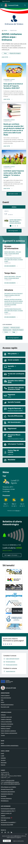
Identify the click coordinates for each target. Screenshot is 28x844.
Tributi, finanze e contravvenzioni (9, 733)
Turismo (3, 735)
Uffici (2, 700)
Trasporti (3, 815)
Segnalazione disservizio (7, 794)
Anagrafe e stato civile (6, 717)
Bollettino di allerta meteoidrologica (9, 745)
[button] (25, 5)
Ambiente (3, 715)
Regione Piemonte (6, 1)
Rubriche (3, 765)
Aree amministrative (6, 698)
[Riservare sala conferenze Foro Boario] (14, 587)
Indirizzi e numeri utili (6, 813)
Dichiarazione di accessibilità (8, 822)
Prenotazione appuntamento (8, 791)
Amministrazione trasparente (8, 808)
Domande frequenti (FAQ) (7, 789)
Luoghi (2, 756)
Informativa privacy (5, 818)
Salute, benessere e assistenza (8, 731)
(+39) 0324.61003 (9, 780)
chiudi (8, 841)
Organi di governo (5, 695)
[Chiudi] (26, 834)
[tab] (10, 226)
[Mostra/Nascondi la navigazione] (1, 5)
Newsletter (3, 796)
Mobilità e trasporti (5, 728)
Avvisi (5, 30)
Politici (2, 702)
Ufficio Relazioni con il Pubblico (8, 787)
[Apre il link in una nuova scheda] (14, 571)
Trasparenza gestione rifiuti (8, 811)
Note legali (3, 820)
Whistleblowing (4, 801)
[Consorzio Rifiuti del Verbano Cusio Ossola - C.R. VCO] (14, 619)
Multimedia (3, 762)
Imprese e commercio (6, 726)
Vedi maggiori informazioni (11, 555)
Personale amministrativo (7, 704)
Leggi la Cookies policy (18, 841)
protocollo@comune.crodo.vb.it (11, 782)
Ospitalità (3, 758)
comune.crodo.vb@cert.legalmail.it (11, 784)
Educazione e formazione (7, 724)
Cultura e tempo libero (6, 721)
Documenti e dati (5, 707)
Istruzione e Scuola (9, 79)
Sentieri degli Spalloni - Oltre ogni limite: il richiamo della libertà (15, 221)
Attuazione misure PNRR (7, 824)
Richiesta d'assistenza (6, 798)
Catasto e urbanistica (6, 719)
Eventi (2, 753)
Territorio (3, 760)
